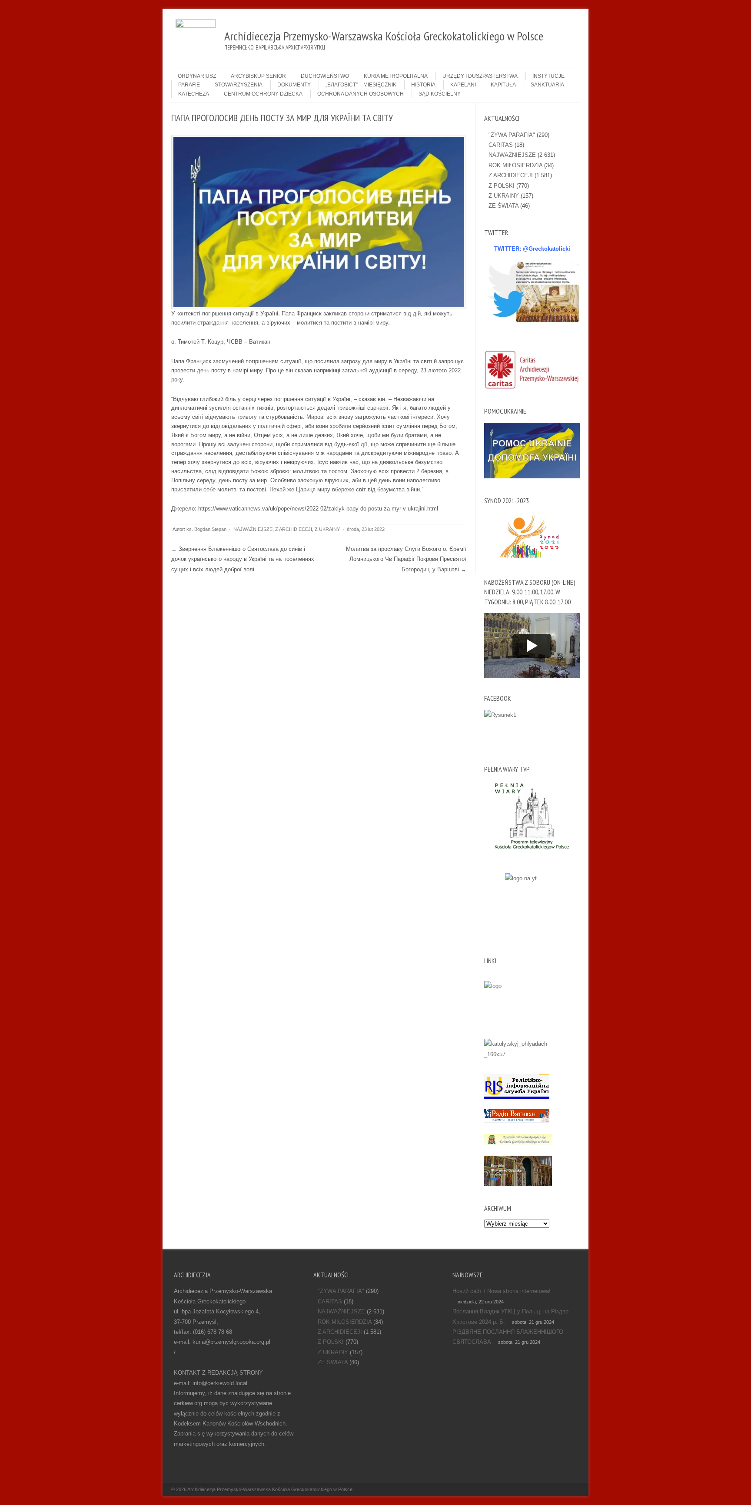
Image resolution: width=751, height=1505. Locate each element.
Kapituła (503, 85)
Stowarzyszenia (239, 85)
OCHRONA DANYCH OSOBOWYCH (360, 94)
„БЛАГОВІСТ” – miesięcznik (361, 85)
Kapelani (463, 85)
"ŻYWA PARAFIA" (511, 135)
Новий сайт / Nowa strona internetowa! (501, 1291)
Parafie (189, 85)
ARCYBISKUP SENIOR (258, 76)
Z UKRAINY (327, 529)
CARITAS (500, 145)
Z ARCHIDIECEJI (293, 529)
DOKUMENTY (294, 85)
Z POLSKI (501, 185)
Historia (423, 85)
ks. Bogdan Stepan (206, 529)
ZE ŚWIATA (503, 205)
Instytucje (548, 76)
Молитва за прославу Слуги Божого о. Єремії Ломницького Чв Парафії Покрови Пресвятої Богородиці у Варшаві (406, 559)
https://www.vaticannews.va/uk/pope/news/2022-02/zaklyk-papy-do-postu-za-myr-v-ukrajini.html (318, 508)
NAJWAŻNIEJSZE (252, 529)
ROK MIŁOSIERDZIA (515, 165)
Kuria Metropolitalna (396, 76)
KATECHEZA (193, 94)
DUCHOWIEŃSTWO (325, 76)
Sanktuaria (547, 85)
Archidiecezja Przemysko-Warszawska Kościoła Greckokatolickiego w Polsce (269, 1489)
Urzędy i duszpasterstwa (480, 76)
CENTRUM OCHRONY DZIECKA (263, 94)
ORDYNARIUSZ (197, 76)
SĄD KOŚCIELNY (440, 94)
